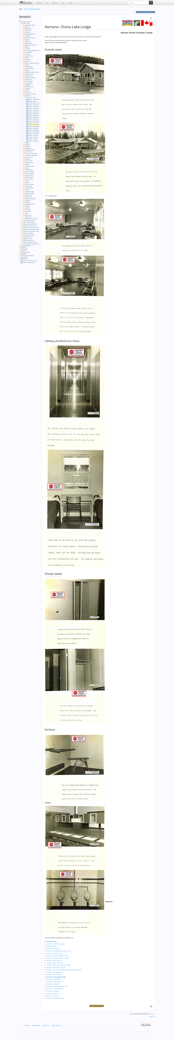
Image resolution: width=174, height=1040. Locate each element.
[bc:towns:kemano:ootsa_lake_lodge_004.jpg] (75, 226)
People (24, 254)
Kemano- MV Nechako (34, 123)
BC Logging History (29, 220)
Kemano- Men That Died (34, 114)
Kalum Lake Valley (31, 94)
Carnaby (28, 48)
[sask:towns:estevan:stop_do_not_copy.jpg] (98, 1006)
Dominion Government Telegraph (33, 227)
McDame (28, 159)
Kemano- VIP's (32, 97)
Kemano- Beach (32, 101)
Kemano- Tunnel (32, 139)
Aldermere (29, 29)
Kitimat (28, 142)
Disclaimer (25, 259)
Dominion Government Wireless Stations (35, 229)
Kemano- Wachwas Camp (35, 141)
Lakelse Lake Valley (31, 153)
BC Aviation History (29, 222)
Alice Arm (28, 32)
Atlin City (28, 41)
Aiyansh (28, 27)
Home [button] (28, 1025)
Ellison (28, 65)
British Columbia (26, 22)
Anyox (27, 39)
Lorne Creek (29, 157)
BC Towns (27, 23)
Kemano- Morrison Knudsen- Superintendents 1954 (64, 970)
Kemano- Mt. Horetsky (34, 121)
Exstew (28, 70)
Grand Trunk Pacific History (31, 231)
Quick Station (29, 179)
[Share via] (151, 18)
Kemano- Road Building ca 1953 (37, 132)
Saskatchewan (26, 246)
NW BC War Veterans (30, 226)
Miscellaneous (26, 252)
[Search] (151, 3)
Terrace (28, 208)
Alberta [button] (54, 3)
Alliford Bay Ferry (30, 34)
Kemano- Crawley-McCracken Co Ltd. (38, 105)
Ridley (27, 182)
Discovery (28, 59)
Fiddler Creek (29, 74)
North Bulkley (29, 162)
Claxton (28, 54)
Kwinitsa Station (30, 150)
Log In (153, 1016)
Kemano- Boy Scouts (33, 103)
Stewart (28, 202)
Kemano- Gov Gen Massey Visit (36, 108)
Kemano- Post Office (33, 126)
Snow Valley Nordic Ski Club (32, 244)
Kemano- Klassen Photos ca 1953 (37, 110)
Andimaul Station (30, 38)
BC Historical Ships (29, 235)
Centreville (29, 52)
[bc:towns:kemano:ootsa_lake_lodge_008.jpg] (75, 837)
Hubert (28, 90)
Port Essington (30, 173)
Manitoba (24, 249)
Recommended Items (28, 255)
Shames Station (30, 193)
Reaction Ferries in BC (30, 242)
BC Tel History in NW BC (30, 224)
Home (40, 3)
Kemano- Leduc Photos (34, 112)
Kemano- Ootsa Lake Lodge (32, 9)
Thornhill (28, 209)
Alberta (24, 247)
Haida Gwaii (29, 81)
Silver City (28, 195)
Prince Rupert (29, 177)
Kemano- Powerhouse (34, 128)
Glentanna (29, 79)
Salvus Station (30, 188)
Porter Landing (30, 171)
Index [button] (71, 3)
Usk (27, 213)
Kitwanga (28, 148)
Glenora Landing (30, 77)
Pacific (27, 164)
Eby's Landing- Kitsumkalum (33, 63)
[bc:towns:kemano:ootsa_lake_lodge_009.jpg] (75, 508)
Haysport (28, 85)
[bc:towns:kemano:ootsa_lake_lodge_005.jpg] (75, 686)
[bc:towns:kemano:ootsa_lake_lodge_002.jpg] (75, 294)
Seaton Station (30, 191)
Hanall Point (29, 83)
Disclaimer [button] (57, 1025)
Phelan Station (30, 166)
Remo (27, 180)
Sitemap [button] (37, 1025)
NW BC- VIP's (27, 238)
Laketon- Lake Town (31, 155)
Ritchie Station (30, 184)
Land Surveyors (28, 237)
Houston (28, 88)
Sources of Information (28, 262)
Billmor (28, 47)
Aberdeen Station (30, 25)
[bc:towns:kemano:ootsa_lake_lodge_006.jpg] (75, 613)
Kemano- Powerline (33, 130)
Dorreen (28, 61)
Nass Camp (29, 161)
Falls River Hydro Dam (32, 72)
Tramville (28, 211)
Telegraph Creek (30, 204)
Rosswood (29, 186)
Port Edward (29, 170)
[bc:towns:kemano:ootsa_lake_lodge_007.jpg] (75, 767)
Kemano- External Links (34, 106)
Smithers (28, 200)
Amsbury (28, 36)
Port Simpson (29, 175)
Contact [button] (46, 1025)
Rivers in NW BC (28, 233)
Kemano (28, 95)
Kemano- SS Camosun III (35, 133)
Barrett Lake (29, 43)
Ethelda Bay (29, 67)
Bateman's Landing (31, 45)
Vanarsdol (28, 215)
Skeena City (29, 197)
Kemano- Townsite (33, 135)
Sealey (28, 190)
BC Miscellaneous (29, 240)
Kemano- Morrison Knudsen (35, 117)
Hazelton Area (30, 86)
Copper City (29, 56)
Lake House (29, 152)
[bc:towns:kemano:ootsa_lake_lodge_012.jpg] (75, 397)
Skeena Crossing (30, 199)
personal (24, 257)
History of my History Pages (29, 260)
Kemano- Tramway (33, 137)
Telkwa (28, 206)
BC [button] (47, 3)
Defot (27, 57)
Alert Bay (28, 30)
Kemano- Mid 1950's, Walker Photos (38, 115)
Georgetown (29, 76)
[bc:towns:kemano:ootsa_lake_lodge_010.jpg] (75, 902)
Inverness (28, 92)
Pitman (28, 168)
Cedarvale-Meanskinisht (32, 50)
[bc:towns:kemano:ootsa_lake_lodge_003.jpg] (75, 157)
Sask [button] (63, 3)
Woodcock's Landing (31, 218)
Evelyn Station (30, 68)
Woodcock (29, 217)
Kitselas (28, 146)
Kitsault (28, 144)
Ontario (24, 251)
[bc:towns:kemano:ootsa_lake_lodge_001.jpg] (75, 87)
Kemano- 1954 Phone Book (35, 99)
